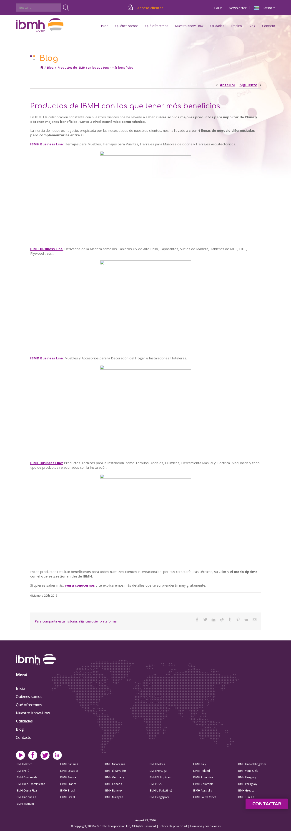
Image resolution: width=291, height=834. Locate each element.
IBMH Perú (22, 771)
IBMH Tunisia (246, 797)
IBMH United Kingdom (252, 764)
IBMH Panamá (69, 764)
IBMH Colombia (203, 784)
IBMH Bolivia (157, 764)
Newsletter (238, 7)
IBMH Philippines (160, 777)
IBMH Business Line (46, 144)
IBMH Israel (67, 797)
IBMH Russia (68, 777)
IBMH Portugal (158, 771)
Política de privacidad (173, 826)
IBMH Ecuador (69, 771)
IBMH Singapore (159, 797)
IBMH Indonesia (26, 797)
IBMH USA (155, 784)
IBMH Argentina (203, 777)
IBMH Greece (246, 790)
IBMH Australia (202, 790)
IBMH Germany (114, 777)
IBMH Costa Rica (26, 790)
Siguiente (248, 84)
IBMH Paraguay (247, 784)
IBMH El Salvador (115, 771)
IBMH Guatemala (27, 777)
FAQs (218, 7)
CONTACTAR (266, 804)
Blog (252, 26)
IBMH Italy (199, 764)
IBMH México (24, 764)
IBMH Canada (113, 784)
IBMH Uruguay (247, 777)
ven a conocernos (80, 585)
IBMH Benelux (113, 790)
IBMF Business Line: (46, 463)
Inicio (104, 26)
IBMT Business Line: (46, 248)
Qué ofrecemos (29, 704)
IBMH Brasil (67, 790)
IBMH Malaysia (114, 797)
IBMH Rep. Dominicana (30, 784)
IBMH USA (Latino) (160, 790)
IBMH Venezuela (248, 771)
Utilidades (24, 721)
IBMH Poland (201, 771)
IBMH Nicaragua (115, 764)
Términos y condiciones (205, 826)
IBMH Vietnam (25, 804)
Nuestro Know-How (33, 712)
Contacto (268, 26)
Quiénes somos (29, 696)
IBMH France (68, 784)
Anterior (227, 84)
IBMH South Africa (204, 797)
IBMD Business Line (46, 358)
